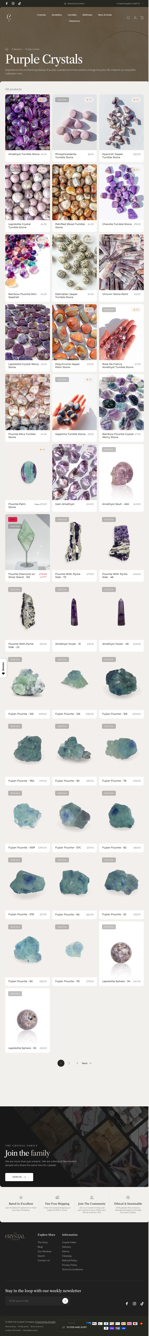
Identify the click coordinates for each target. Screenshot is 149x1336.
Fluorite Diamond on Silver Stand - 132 (21, 575)
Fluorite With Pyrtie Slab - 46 (114, 575)
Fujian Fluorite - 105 (114, 713)
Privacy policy (23, 1327)
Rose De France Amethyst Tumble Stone (117, 365)
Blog (40, 1246)
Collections (17, 49)
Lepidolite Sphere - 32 (22, 1047)
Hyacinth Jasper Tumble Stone (112, 156)
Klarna (65, 1251)
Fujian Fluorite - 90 (67, 780)
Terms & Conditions (72, 1269)
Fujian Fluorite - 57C (68, 847)
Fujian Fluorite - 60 (67, 914)
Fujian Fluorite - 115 (67, 981)
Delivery (66, 1246)
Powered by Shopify (45, 1322)
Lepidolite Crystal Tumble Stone (19, 225)
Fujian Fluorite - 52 (114, 914)
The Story (43, 1242)
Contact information (13, 1330)
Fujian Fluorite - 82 (114, 847)
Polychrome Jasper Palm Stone (67, 365)
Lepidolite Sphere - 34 (116, 981)
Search (41, 1255)
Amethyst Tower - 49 (115, 643)
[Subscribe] (65, 1301)
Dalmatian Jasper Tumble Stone (66, 295)
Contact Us (44, 1260)
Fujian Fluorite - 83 (20, 981)
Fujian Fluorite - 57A (21, 914)
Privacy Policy (69, 1265)
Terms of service (36, 1327)
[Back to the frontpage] (6, 49)
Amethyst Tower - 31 (68, 643)
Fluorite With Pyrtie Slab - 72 (67, 575)
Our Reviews (44, 1251)
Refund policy (10, 1327)
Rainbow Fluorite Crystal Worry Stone (118, 435)
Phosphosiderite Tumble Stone (65, 156)
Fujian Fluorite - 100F (21, 847)
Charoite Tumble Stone (117, 224)
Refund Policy (69, 1260)
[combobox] (130, 3)
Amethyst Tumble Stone (23, 154)
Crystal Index (69, 1242)
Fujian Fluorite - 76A (21, 780)
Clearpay (67, 1255)
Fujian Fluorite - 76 (114, 780)
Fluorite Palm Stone (17, 505)
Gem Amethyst (64, 504)
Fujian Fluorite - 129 (20, 713)
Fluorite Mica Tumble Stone (22, 435)
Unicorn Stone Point (115, 294)
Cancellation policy (30, 1330)
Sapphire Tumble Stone (70, 434)
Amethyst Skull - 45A (115, 504)
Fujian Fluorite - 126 (67, 713)
